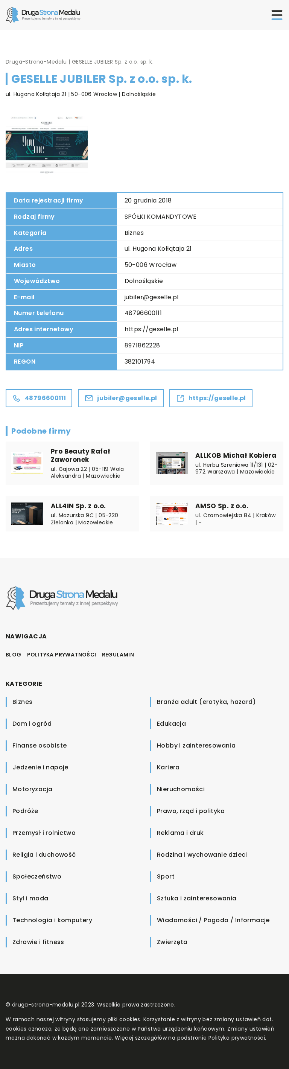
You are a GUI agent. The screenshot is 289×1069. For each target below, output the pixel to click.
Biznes (134, 232)
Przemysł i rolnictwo (44, 832)
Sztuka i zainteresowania (197, 898)
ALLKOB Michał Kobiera (235, 455)
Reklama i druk (180, 832)
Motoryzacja (32, 789)
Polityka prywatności (61, 654)
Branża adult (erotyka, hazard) (206, 701)
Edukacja (171, 723)
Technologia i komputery (52, 920)
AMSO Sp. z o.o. (221, 506)
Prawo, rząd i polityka (191, 811)
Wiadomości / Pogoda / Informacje (213, 920)
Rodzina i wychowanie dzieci (202, 854)
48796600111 (143, 313)
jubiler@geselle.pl (152, 297)
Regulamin (118, 654)
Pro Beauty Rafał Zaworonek (80, 455)
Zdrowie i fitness (38, 942)
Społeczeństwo (36, 876)
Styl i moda (30, 898)
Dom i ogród (32, 723)
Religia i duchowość (44, 854)
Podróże (25, 811)
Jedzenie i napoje (40, 767)
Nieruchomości (181, 789)
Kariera (168, 767)
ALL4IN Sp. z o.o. (78, 506)
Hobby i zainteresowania (196, 745)
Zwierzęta (172, 942)
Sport (166, 876)
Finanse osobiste (39, 745)
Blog (13, 654)
